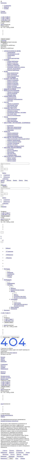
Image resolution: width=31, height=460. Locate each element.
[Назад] (8, 271)
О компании (7, 5)
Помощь (3, 373)
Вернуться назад (5, 352)
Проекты (3, 371)
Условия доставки (6, 377)
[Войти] (1, 234)
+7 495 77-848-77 (5, 17)
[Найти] (6, 169)
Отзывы (6, 8)
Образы (3, 360)
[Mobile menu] (2, 205)
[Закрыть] (2, 242)
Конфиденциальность (7, 415)
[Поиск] (2, 232)
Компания (3, 361)
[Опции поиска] (2, 167)
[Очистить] (2, 165)
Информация (4, 368)
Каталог (3, 357)
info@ (2, 24)
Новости (6, 7)
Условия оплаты (5, 376)
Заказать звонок (5, 21)
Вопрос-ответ (4, 379)
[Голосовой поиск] (3, 169)
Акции (3, 358)
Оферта (3, 416)
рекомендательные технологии (9, 421)
